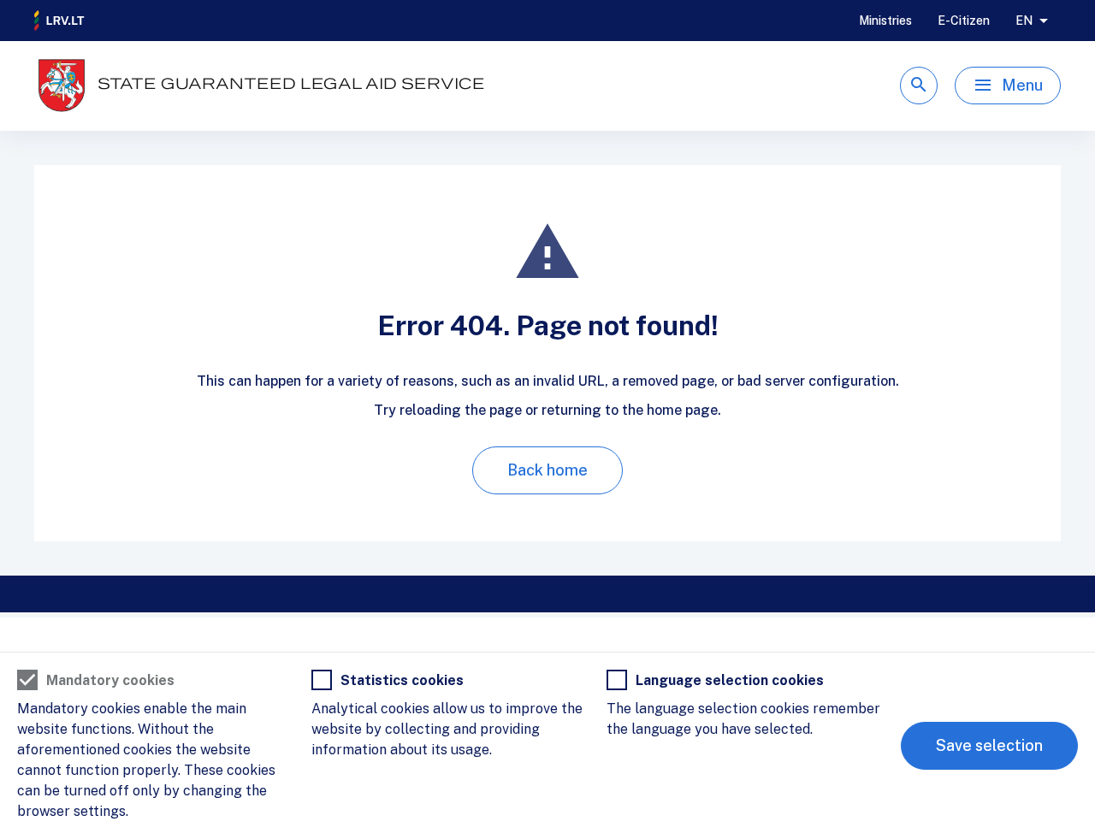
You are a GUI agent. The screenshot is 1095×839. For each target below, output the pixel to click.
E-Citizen (964, 20)
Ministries (885, 20)
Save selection (989, 745)
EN (1024, 20)
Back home (547, 470)
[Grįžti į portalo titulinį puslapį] (60, 20)
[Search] (919, 85)
